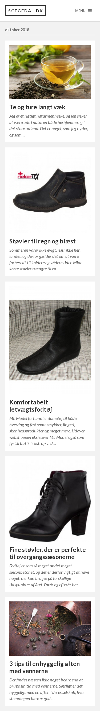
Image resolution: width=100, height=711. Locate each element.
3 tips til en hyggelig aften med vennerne (44, 667)
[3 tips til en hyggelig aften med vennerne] (50, 628)
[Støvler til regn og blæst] (50, 192)
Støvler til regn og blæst (42, 241)
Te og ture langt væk (37, 107)
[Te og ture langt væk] (50, 72)
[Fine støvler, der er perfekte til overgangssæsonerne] (50, 501)
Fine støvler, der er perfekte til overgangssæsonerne (47, 553)
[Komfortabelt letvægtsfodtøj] (50, 340)
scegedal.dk (25, 10)
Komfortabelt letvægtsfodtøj (30, 406)
